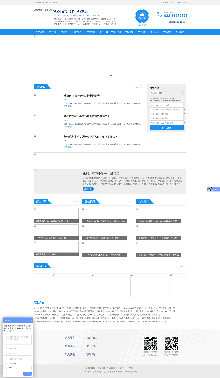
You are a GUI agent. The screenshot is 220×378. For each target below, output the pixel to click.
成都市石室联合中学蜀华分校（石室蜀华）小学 (130, 311)
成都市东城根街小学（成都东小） (47, 315)
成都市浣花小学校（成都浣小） (104, 173)
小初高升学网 (169, 2)
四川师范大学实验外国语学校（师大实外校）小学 (95, 318)
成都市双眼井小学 (67, 318)
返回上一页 (181, 2)
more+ (137, 87)
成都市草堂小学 (68, 315)
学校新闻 (154, 32)
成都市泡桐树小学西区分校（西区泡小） (50, 308)
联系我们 (91, 354)
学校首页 (53, 32)
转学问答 (78, 32)
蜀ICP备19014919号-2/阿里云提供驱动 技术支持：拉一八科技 (110, 368)
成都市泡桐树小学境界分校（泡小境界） (106, 308)
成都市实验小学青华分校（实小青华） (156, 318)
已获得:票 (142, 25)
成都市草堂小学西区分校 (68, 311)
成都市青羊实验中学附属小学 (92, 322)
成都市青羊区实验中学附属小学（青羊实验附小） (141, 315)
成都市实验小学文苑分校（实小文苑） (153, 322)
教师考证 (70, 346)
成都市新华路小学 (72, 322)
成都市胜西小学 (168, 308)
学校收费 (129, 32)
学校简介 (65, 32)
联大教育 (70, 337)
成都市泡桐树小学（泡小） (78, 308)
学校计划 (104, 32)
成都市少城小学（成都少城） (45, 311)
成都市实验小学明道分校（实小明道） (121, 322)
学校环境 (167, 32)
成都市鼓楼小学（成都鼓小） (128, 318)
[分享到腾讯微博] (178, 22)
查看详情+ (68, 106)
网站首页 (40, 32)
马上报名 (180, 32)
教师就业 (91, 337)
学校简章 (91, 32)
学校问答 (142, 32)
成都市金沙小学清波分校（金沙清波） (49, 322)
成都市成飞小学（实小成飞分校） (163, 311)
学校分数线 (116, 32)
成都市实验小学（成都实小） (135, 308)
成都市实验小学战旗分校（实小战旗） (91, 315)
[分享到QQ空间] (172, 22)
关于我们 (91, 346)
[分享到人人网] (181, 22)
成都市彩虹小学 (154, 308)
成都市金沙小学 (114, 315)
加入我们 (70, 354)
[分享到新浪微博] (175, 22)
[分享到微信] (184, 22)
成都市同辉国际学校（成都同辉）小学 (94, 311)
